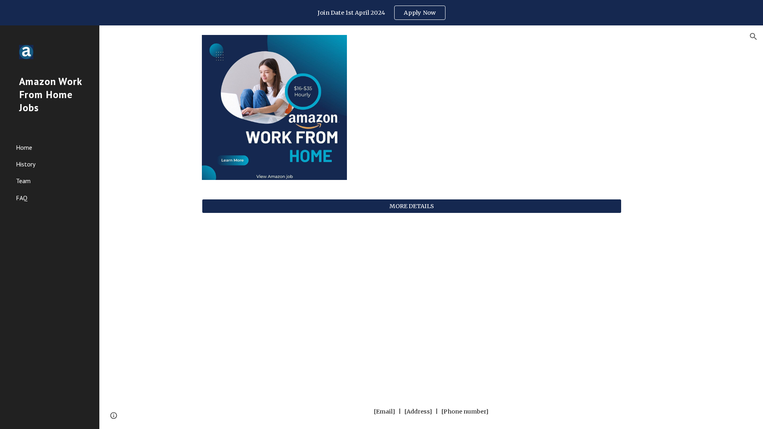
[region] (381, 12)
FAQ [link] (21, 198)
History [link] (25, 164)
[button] (753, 36)
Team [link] (23, 181)
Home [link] (24, 147)
